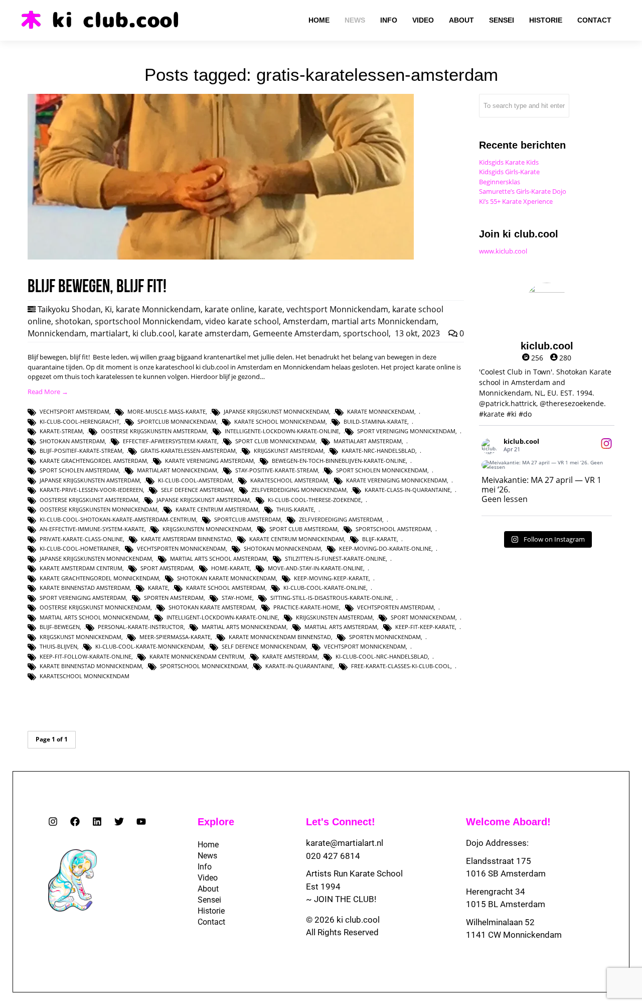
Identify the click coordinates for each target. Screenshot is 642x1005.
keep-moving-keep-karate (331, 578)
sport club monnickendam (275, 441)
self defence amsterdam (197, 489)
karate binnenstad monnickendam (91, 666)
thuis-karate (295, 509)
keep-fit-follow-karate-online (85, 656)
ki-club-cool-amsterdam (195, 480)
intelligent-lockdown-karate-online (222, 617)
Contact (211, 922)
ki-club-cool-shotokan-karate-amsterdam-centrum (118, 519)
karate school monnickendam (280, 421)
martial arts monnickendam (244, 627)
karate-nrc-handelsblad (378, 450)
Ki (108, 309)
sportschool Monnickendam (148, 321)
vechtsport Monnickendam (337, 309)
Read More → (48, 391)
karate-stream (61, 431)
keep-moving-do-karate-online (385, 548)
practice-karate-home (306, 607)
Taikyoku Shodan (69, 309)
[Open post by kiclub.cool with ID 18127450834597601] (547, 464)
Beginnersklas (499, 181)
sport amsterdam (166, 568)
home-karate (230, 568)
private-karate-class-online (81, 539)
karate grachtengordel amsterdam (93, 460)
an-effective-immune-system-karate (92, 529)
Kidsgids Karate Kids (509, 162)
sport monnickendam (423, 617)
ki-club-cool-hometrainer (79, 548)
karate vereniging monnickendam (396, 480)
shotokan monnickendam (282, 548)
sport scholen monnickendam (381, 470)
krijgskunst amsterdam (289, 450)
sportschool (366, 333)
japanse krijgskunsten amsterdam (90, 480)
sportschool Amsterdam (393, 529)
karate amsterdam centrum (81, 568)
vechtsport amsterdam (74, 411)
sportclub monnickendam (176, 421)
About (208, 889)
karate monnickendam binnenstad (280, 637)
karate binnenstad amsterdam (85, 587)
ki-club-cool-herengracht (79, 421)
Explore (216, 821)
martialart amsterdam (368, 441)
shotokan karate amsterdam (212, 607)
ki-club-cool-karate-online (324, 587)
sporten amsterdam (174, 597)
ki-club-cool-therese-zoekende (314, 500)
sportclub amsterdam (247, 519)
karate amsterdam (214, 333)
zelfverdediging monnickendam (299, 489)
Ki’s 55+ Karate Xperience (516, 201)
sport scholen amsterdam (79, 470)
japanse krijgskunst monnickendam (276, 411)
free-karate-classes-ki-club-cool (400, 666)
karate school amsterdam (225, 587)
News (207, 855)
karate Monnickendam (158, 309)
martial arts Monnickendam (384, 321)
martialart (109, 333)
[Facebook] (75, 821)
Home (208, 844)
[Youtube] (141, 821)
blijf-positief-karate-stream (81, 450)
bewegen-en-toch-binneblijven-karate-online (339, 460)
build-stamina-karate (375, 421)
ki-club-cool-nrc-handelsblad (382, 656)
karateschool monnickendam (84, 676)
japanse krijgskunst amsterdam (203, 500)
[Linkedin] (97, 821)
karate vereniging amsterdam (209, 460)
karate (270, 309)
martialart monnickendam (177, 470)
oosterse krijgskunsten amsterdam (154, 431)
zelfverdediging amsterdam (340, 519)
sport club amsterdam (303, 529)
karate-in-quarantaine (299, 666)
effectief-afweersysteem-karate (170, 441)
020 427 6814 (333, 856)
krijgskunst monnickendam (80, 637)
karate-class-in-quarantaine (407, 489)
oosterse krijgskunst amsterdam (89, 500)
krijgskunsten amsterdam (334, 617)
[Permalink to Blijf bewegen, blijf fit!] (221, 257)
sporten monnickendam (385, 637)
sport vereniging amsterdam (83, 597)
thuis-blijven (58, 646)
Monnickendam (57, 333)
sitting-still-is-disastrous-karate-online (331, 597)
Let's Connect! (340, 821)
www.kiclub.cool (503, 251)
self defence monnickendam (264, 646)
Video (208, 878)
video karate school (242, 321)
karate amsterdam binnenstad (186, 539)
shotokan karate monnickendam (226, 578)
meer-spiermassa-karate (175, 637)
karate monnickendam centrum (196, 656)
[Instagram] (53, 821)
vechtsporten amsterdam (395, 607)
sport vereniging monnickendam (406, 431)
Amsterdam (305, 321)
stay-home (237, 597)
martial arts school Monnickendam (94, 617)
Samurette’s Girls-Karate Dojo (522, 191)
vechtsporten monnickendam (181, 548)
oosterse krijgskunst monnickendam (95, 607)
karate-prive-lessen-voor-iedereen (91, 489)
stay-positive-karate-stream (276, 470)
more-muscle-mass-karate (166, 411)
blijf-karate (379, 539)
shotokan (73, 321)
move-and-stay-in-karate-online (315, 568)
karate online (229, 309)
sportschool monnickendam (203, 666)
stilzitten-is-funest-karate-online (335, 558)
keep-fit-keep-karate (425, 627)
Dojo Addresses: (497, 843)
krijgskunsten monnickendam (207, 529)
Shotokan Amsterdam (72, 441)
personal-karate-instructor (141, 627)
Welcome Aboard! (508, 821)
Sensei (209, 900)
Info (205, 866)
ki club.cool (153, 333)
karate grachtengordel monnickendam (99, 578)
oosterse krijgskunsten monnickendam (98, 509)
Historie (211, 911)
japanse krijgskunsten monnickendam (96, 558)
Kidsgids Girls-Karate (509, 171)
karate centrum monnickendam (296, 539)
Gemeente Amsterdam (296, 333)
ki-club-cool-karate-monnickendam (149, 646)
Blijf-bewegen (60, 627)
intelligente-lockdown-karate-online (282, 431)
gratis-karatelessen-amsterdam (188, 450)
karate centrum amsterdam (217, 509)
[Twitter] (119, 821)
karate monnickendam (380, 411)
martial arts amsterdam (340, 627)
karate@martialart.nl (344, 843)
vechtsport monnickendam (365, 646)
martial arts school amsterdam (218, 558)
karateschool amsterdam (289, 480)
